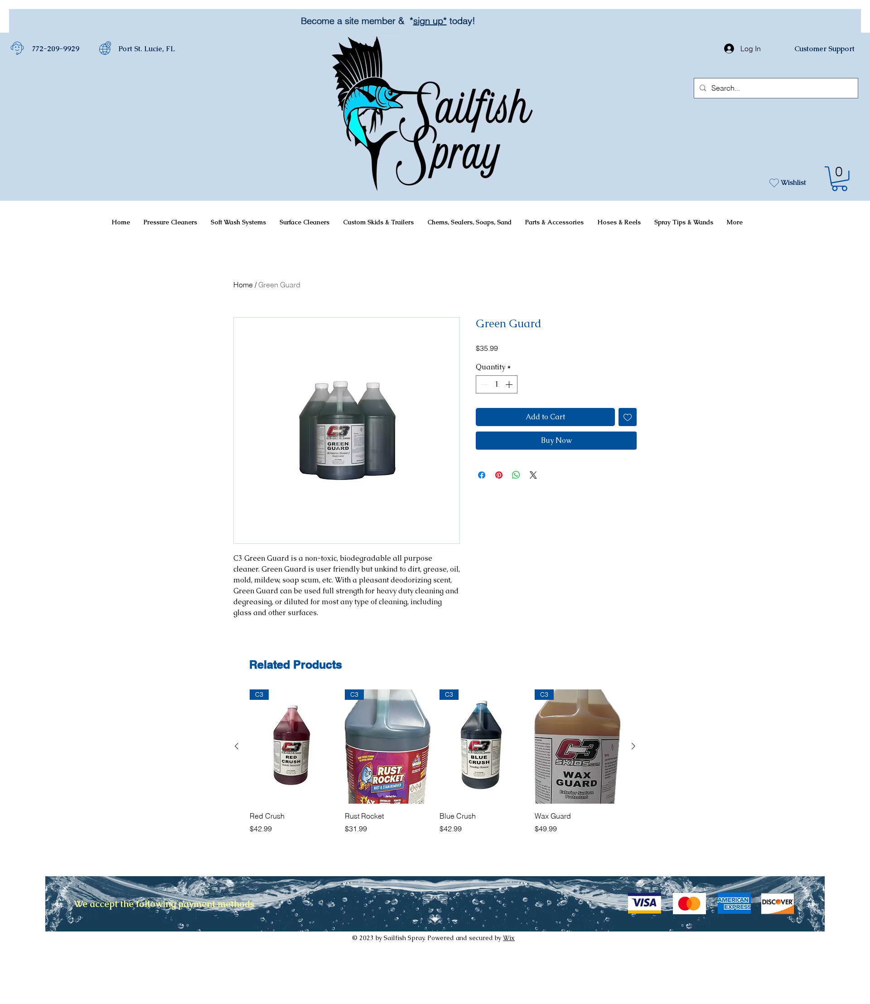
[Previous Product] (236, 746)
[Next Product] (633, 746)
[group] (435, 766)
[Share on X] (533, 475)
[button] (839, 178)
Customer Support (824, 48)
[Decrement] (483, 384)
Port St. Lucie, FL (146, 48)
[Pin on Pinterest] (498, 475)
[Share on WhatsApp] (516, 475)
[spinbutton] (496, 384)
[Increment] (509, 384)
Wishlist (793, 182)
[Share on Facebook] (481, 475)
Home (243, 284)
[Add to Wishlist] (628, 417)
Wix (509, 938)
